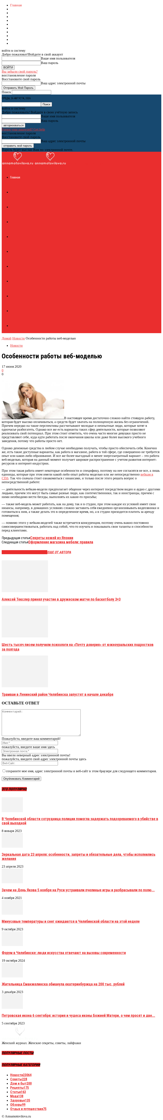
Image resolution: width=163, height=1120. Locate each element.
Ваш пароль (49, 63)
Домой (6, 338)
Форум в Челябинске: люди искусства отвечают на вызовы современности (64, 952)
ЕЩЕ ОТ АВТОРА (59, 552)
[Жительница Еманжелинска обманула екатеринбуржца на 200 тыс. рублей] (12, 976)
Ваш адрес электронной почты (63, 83)
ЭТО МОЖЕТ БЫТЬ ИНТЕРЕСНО (24, 552)
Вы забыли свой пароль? (20, 71)
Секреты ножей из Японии (51, 538)
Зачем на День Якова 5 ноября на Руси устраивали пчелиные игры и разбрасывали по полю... (78, 890)
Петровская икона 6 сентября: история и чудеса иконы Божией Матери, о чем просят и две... (78, 1015)
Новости (18, 338)
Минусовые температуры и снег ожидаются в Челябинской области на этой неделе (71, 921)
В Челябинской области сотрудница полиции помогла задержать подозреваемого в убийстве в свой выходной (80, 821)
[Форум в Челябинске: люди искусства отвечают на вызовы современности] (12, 945)
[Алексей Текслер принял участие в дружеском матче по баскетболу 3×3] (25, 591)
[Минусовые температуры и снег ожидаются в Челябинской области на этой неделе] (12, 913)
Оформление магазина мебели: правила (60, 542)
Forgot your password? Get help (23, 129)
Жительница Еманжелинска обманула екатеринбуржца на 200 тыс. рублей (63, 984)
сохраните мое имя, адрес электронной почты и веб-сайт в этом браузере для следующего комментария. (81, 771)
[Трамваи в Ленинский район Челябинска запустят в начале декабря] (25, 686)
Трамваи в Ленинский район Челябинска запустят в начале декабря (57, 694)
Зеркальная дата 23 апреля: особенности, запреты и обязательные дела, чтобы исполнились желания (78, 856)
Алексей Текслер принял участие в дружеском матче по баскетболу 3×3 (61, 599)
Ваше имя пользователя (58, 58)
